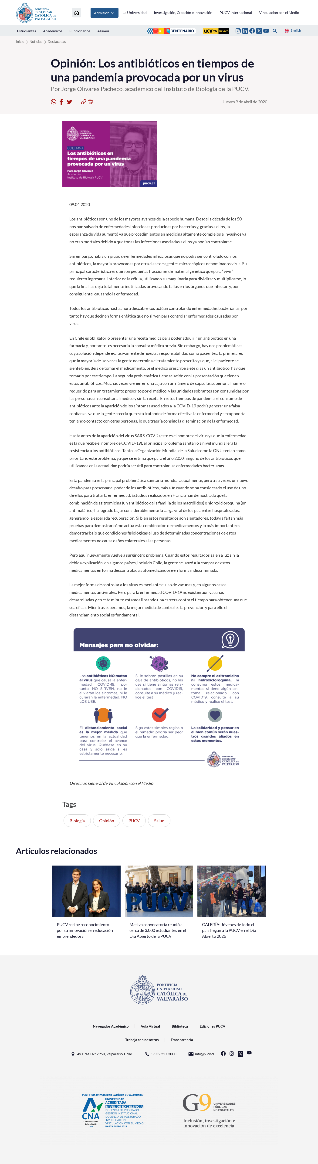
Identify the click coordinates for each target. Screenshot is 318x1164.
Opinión (106, 820)
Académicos (52, 31)
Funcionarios (79, 31)
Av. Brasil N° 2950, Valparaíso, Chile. (105, 1054)
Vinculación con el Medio (279, 12)
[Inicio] (76, 12)
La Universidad (135, 12)
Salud (159, 820)
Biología (77, 820)
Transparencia (182, 1040)
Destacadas (57, 41)
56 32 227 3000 (163, 1054)
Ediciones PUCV (212, 1026)
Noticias (36, 41)
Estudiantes (26, 31)
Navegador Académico (111, 1026)
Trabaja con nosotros (142, 1040)
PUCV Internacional (236, 12)
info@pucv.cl (204, 1054)
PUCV (134, 820)
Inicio (20, 41)
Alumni (103, 31)
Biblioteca (180, 1026)
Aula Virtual (150, 1026)
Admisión (101, 12)
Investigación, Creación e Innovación (183, 12)
